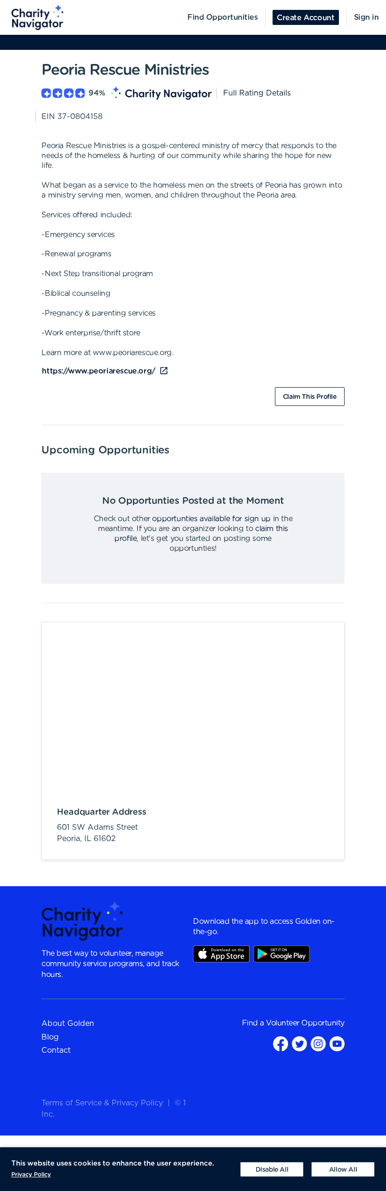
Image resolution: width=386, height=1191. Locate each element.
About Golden (67, 1023)
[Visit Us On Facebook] (280, 1043)
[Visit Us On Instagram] (318, 1043)
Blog (50, 1037)
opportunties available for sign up (211, 519)
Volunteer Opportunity (305, 1023)
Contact (56, 1050)
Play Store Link (281, 954)
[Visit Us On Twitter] (299, 1043)
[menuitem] (32, 17)
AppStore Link (221, 954)
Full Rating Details (257, 93)
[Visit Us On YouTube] (337, 1043)
